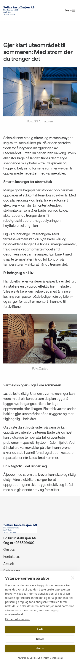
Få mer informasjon (17, 619)
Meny (68, 10)
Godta (40, 648)
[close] (73, 578)
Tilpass (40, 639)
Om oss (9, 549)
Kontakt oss (11, 557)
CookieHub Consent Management (46, 657)
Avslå (40, 629)
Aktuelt (8, 564)
